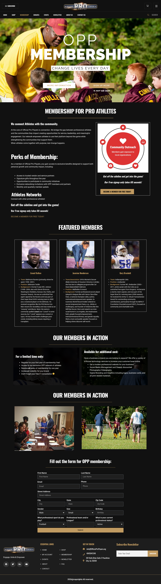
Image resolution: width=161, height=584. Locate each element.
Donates (36, 15)
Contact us (81, 15)
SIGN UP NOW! (101, 85)
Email (39, 482)
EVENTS (46, 15)
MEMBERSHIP (66, 555)
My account (47, 555)
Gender (40, 509)
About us (69, 15)
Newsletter (57, 15)
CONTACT (45, 569)
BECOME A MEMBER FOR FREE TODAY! (27, 216)
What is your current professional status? (104, 519)
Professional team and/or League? (77, 519)
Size (68, 509)
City (39, 500)
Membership (24, 15)
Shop (13, 15)
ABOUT (44, 564)
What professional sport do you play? (50, 519)
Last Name (85, 473)
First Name (42, 473)
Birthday (99, 509)
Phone (84, 482)
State (69, 500)
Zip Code (99, 500)
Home (5, 15)
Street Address (43, 491)
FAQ (62, 564)
